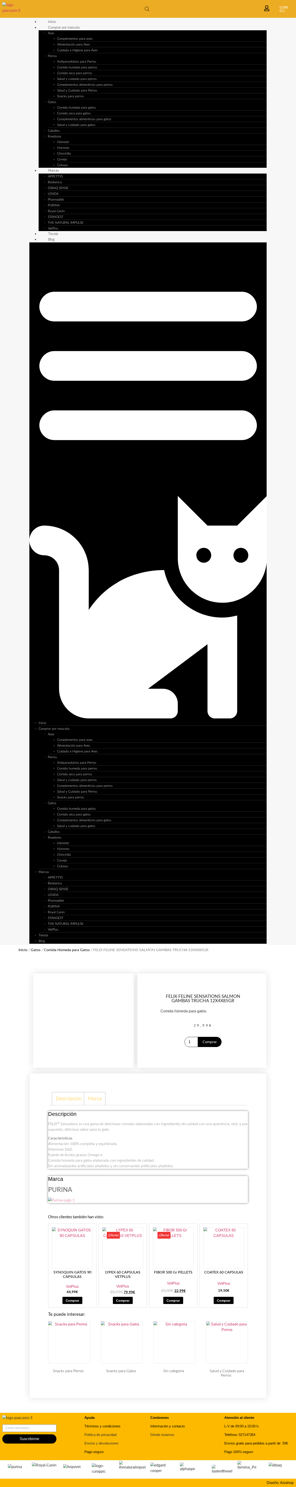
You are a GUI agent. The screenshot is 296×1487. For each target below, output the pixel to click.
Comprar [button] (72, 1300)
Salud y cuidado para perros (77, 79)
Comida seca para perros (74, 73)
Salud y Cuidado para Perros (77, 90)
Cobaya (62, 165)
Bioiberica (55, 182)
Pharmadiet (56, 199)
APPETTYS (55, 176)
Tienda (53, 234)
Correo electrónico (17, 1422)
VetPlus (53, 228)
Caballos (54, 130)
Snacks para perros (70, 96)
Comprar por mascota (64, 27)
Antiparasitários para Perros (76, 61)
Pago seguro (94, 1452)
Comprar (210, 1042)
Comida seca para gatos (74, 113)
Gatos (52, 102)
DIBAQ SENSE (58, 188)
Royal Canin (56, 211)
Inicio (52, 22)
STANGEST (55, 217)
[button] (148, 481)
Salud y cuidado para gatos (76, 125)
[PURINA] (61, 1200)
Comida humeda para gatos (76, 107)
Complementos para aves (74, 38)
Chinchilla (64, 153)
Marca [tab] (95, 1098)
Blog (51, 239)
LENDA (53, 193)
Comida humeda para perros (77, 67)
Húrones (63, 148)
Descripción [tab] (68, 1098)
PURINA (54, 205)
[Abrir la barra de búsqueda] (147, 9)
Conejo (62, 159)
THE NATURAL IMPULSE (65, 222)
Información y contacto (167, 1426)
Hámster (63, 142)
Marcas (53, 170)
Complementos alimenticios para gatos (84, 119)
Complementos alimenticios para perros (85, 84)
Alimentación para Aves (73, 44)
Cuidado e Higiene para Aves (77, 50)
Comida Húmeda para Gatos (67, 950)
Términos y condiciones (102, 1426)
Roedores (54, 136)
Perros (52, 56)
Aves (51, 33)
